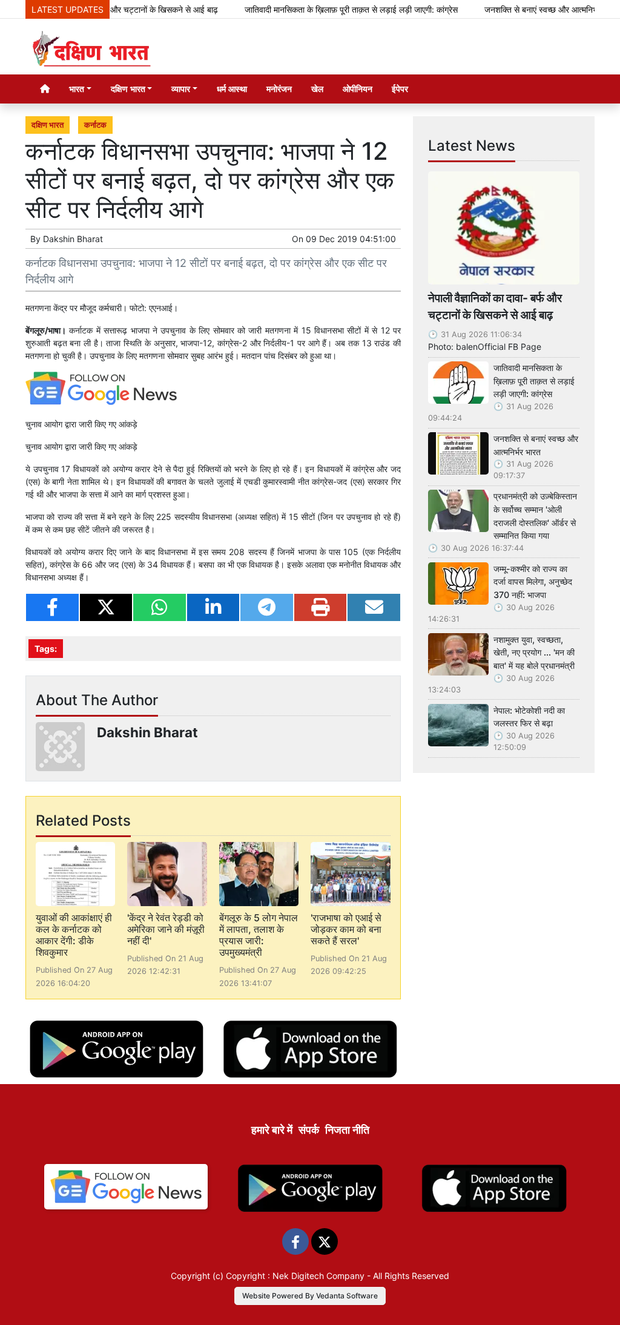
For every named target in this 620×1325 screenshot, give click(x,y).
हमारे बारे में (271, 1129)
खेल (317, 89)
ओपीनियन (357, 89)
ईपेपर (400, 89)
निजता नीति (347, 1129)
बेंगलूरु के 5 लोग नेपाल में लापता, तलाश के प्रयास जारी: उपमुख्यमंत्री (258, 935)
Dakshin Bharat (73, 239)
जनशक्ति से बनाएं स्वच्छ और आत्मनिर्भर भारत (529, 9)
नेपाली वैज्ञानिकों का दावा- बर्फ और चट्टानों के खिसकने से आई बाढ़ (495, 307)
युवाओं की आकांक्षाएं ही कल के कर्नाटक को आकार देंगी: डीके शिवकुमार (74, 935)
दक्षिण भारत (47, 125)
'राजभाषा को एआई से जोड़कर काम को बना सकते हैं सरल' (346, 929)
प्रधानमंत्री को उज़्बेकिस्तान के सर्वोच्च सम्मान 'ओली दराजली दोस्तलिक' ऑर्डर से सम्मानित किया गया (535, 516)
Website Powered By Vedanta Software (310, 1295)
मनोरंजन (279, 89)
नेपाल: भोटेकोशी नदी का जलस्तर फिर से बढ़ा (529, 717)
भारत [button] (76, 89)
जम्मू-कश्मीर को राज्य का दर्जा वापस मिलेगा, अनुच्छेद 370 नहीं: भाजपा (532, 582)
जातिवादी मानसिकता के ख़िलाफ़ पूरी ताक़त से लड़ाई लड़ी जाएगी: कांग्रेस (328, 9)
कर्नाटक (95, 125)
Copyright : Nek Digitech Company (295, 1276)
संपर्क (308, 1129)
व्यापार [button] (180, 89)
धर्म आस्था (232, 89)
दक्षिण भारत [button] (128, 89)
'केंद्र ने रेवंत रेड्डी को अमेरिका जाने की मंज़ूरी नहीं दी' (166, 929)
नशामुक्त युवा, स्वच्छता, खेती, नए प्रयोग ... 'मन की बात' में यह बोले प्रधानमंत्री (534, 652)
